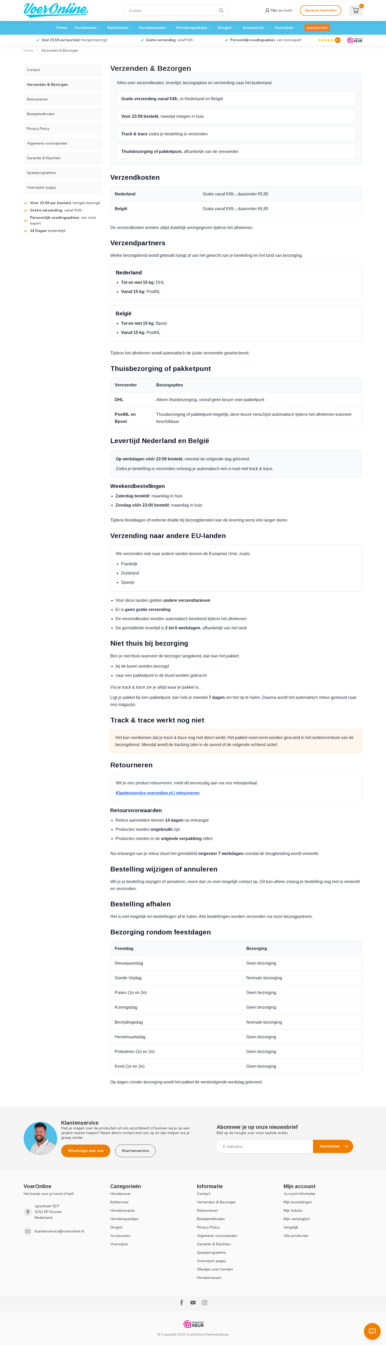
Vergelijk (291, 1227)
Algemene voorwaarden (47, 143)
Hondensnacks (152, 27)
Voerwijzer (284, 27)
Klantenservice (135, 1150)
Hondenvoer (86, 27)
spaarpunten (317, 27)
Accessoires (253, 27)
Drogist (225, 27)
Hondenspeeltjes (191, 27)
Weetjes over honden (215, 1269)
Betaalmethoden (41, 113)
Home (61, 27)
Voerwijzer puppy (41, 187)
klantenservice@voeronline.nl (59, 1231)
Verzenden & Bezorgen (59, 50)
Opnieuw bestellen (321, 10)
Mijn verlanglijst (297, 1218)
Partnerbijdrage (217, 1334)
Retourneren (37, 99)
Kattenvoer (118, 27)
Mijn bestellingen (298, 1202)
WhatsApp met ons (85, 1150)
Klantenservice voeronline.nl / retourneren (158, 793)
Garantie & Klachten (44, 158)
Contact (33, 69)
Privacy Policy (38, 128)
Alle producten (296, 1235)
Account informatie (299, 1193)
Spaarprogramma (41, 172)
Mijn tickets (293, 1210)
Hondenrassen (209, 1277)
